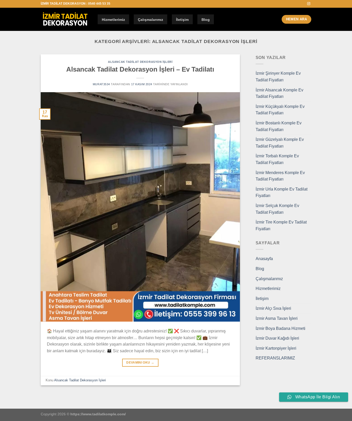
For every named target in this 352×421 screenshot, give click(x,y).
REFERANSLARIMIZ (275, 358)
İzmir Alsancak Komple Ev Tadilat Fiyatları (279, 93)
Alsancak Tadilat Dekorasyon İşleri (140, 61)
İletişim (182, 20)
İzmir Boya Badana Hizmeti (280, 328)
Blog (206, 20)
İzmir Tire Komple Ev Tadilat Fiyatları (281, 225)
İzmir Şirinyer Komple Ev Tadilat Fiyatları (278, 76)
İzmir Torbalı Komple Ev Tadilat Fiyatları (277, 159)
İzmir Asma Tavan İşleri (277, 318)
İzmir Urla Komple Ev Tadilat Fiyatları (281, 192)
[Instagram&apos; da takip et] (308, 4)
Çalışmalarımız (150, 20)
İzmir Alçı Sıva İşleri (273, 308)
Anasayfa (264, 258)
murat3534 (101, 84)
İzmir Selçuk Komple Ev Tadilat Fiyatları (277, 208)
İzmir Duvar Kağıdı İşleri (277, 338)
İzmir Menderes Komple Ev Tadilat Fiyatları (280, 176)
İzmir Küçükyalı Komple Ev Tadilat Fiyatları (280, 109)
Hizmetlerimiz (113, 20)
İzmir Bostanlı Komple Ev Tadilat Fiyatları (278, 126)
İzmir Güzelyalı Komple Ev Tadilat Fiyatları (280, 142)
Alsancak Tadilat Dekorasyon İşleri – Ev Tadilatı (140, 69)
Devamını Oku (140, 362)
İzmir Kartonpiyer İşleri (276, 348)
